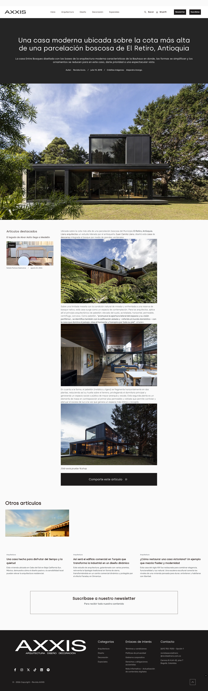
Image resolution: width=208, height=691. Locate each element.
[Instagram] (23, 671)
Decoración (97, 12)
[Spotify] (50, 671)
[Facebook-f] (17, 671)
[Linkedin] (43, 671)
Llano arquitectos (69, 234)
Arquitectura (67, 12)
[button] (126, 479)
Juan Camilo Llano (125, 234)
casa (149, 234)
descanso (65, 237)
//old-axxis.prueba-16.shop (74, 468)
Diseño (83, 12)
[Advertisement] (183, 265)
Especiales (114, 12)
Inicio (52, 12)
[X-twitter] (30, 671)
